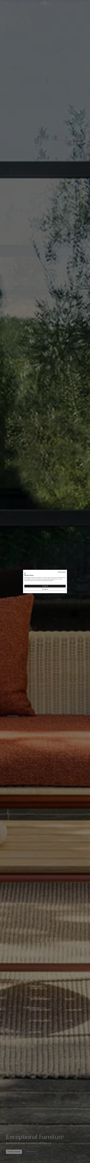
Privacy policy (62, 572)
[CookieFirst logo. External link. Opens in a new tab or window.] (25, 573)
